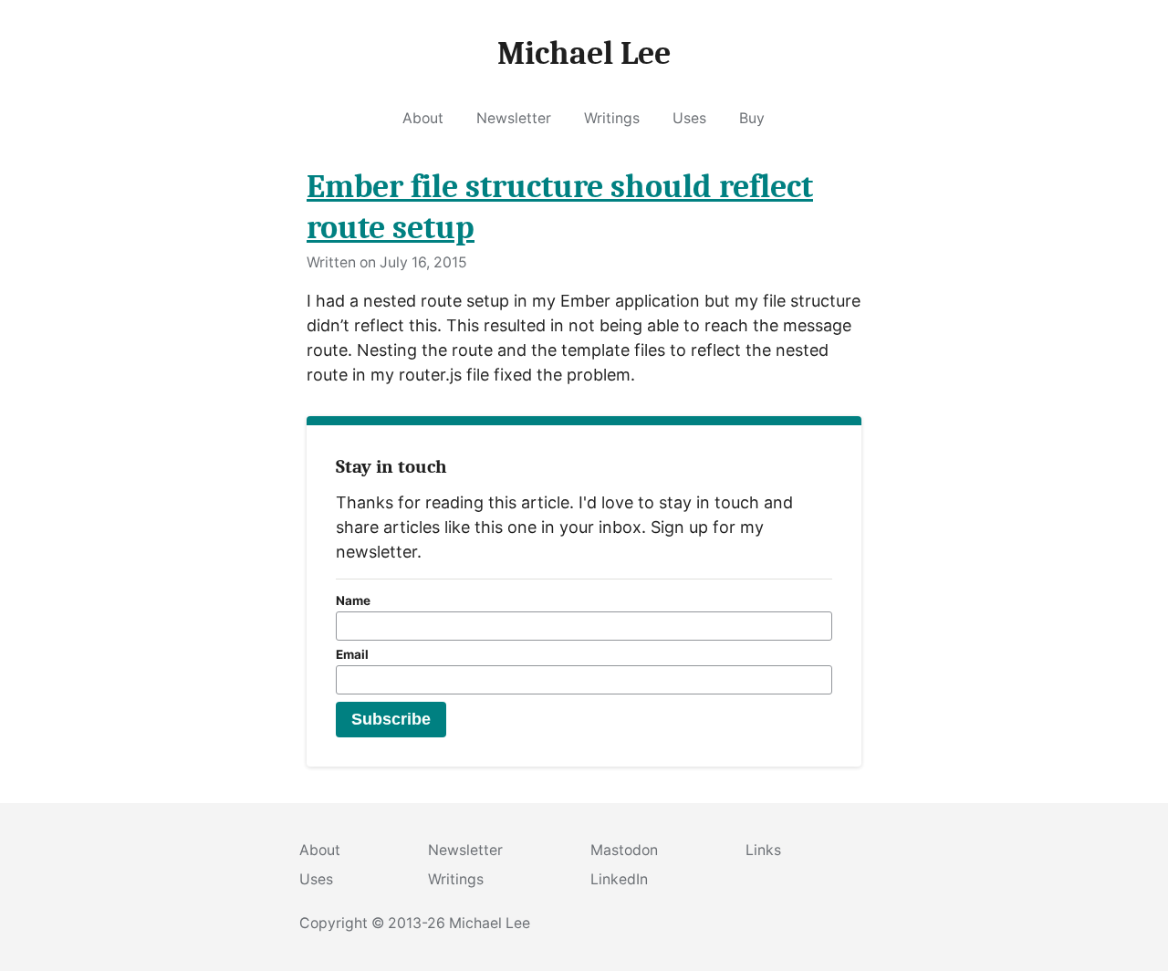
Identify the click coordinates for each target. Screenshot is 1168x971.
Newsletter (513, 118)
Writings (612, 118)
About (422, 118)
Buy (752, 118)
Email (352, 654)
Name (353, 600)
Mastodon (624, 850)
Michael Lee (489, 923)
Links (763, 850)
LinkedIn (619, 879)
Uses (689, 118)
